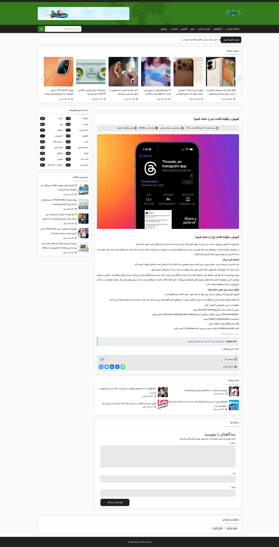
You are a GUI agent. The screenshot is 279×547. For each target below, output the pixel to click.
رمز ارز (77, 141)
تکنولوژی (217, 29)
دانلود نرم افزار (232, 528)
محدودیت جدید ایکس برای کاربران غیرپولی (206, 341)
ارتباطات (77, 118)
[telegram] (106, 367)
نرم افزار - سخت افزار (52, 165)
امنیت (52, 118)
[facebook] (117, 367)
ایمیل (233, 487)
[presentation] (237, 78)
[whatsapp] (123, 367)
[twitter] (101, 367)
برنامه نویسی (77, 130)
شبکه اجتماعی (165, 128)
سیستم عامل (52, 141)
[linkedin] (112, 367)
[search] (41, 29)
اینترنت (173, 29)
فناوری (184, 29)
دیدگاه (233, 443)
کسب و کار (77, 159)
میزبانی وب (77, 165)
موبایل (164, 29)
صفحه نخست (232, 29)
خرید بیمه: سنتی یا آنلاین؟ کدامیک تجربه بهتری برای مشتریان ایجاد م (189, 39)
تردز (102, 359)
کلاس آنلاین (217, 528)
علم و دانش (204, 29)
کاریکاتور (52, 153)
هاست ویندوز (139, 541)
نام (234, 473)
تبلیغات (52, 130)
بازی (193, 29)
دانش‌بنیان (52, 135)
